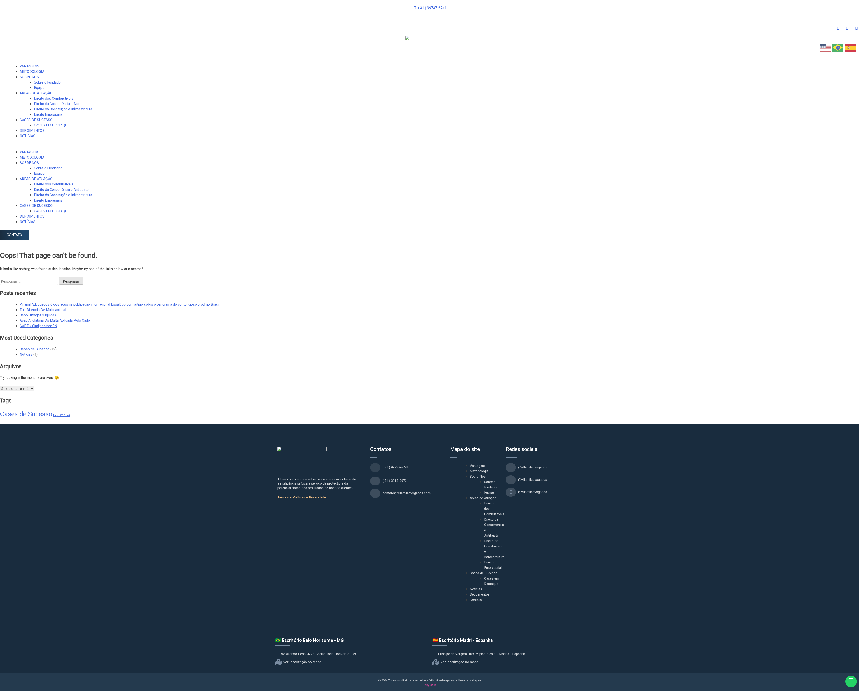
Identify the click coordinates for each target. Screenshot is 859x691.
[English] (825, 47)
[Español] (850, 47)
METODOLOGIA (32, 71)
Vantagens (478, 465)
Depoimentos (480, 594)
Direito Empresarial (48, 114)
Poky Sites (429, 685)
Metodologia (479, 471)
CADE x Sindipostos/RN (38, 326)
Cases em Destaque (491, 581)
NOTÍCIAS (27, 136)
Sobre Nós (478, 476)
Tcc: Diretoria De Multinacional (43, 310)
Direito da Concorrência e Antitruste (61, 104)
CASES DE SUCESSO (36, 120)
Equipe (39, 87)
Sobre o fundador (491, 484)
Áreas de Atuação (483, 498)
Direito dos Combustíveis (53, 98)
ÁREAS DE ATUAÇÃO (36, 93)
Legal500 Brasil (61, 415)
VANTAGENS (29, 66)
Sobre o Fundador (48, 82)
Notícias (26, 354)
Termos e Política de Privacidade (301, 497)
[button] (429, 146)
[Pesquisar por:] (29, 281)
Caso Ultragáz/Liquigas (38, 315)
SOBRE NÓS (29, 77)
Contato (476, 599)
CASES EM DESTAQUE (51, 125)
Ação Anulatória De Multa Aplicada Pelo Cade (55, 320)
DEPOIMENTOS (32, 130)
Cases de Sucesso (34, 349)
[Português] (838, 47)
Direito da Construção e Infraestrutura (63, 109)
